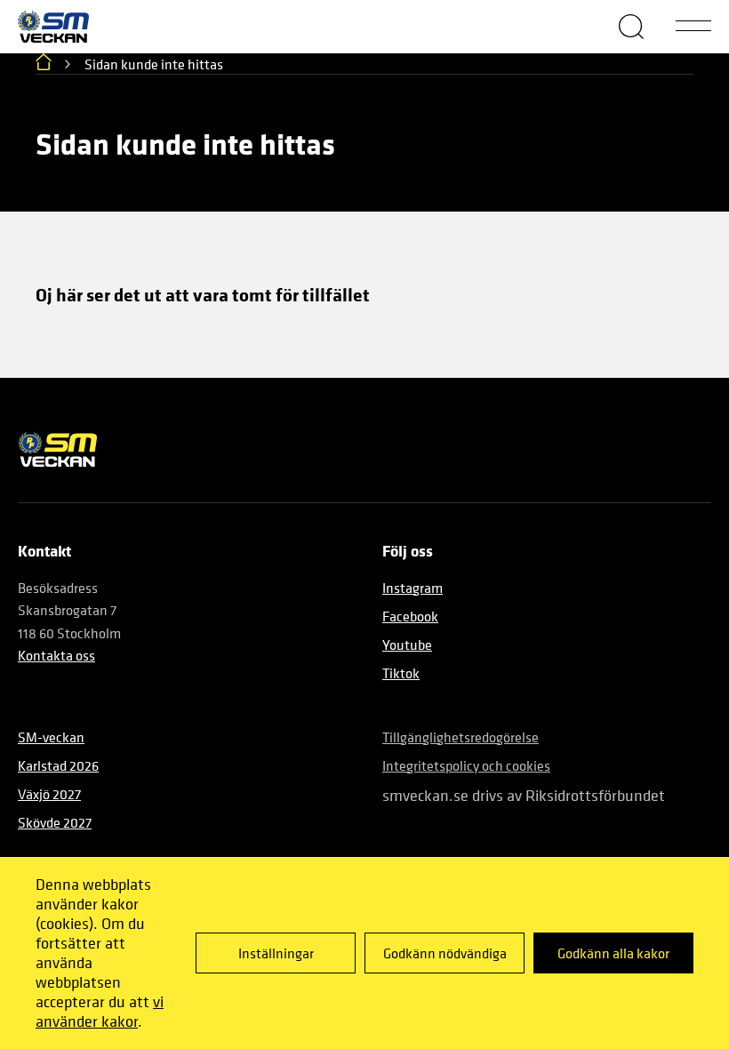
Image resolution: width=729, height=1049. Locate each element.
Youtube (407, 644)
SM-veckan (51, 737)
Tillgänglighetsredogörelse (460, 737)
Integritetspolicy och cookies (466, 765)
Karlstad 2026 (58, 765)
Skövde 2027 (55, 822)
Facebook (410, 616)
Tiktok (401, 673)
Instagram (412, 587)
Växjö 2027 (49, 794)
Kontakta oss (56, 655)
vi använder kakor (100, 1011)
